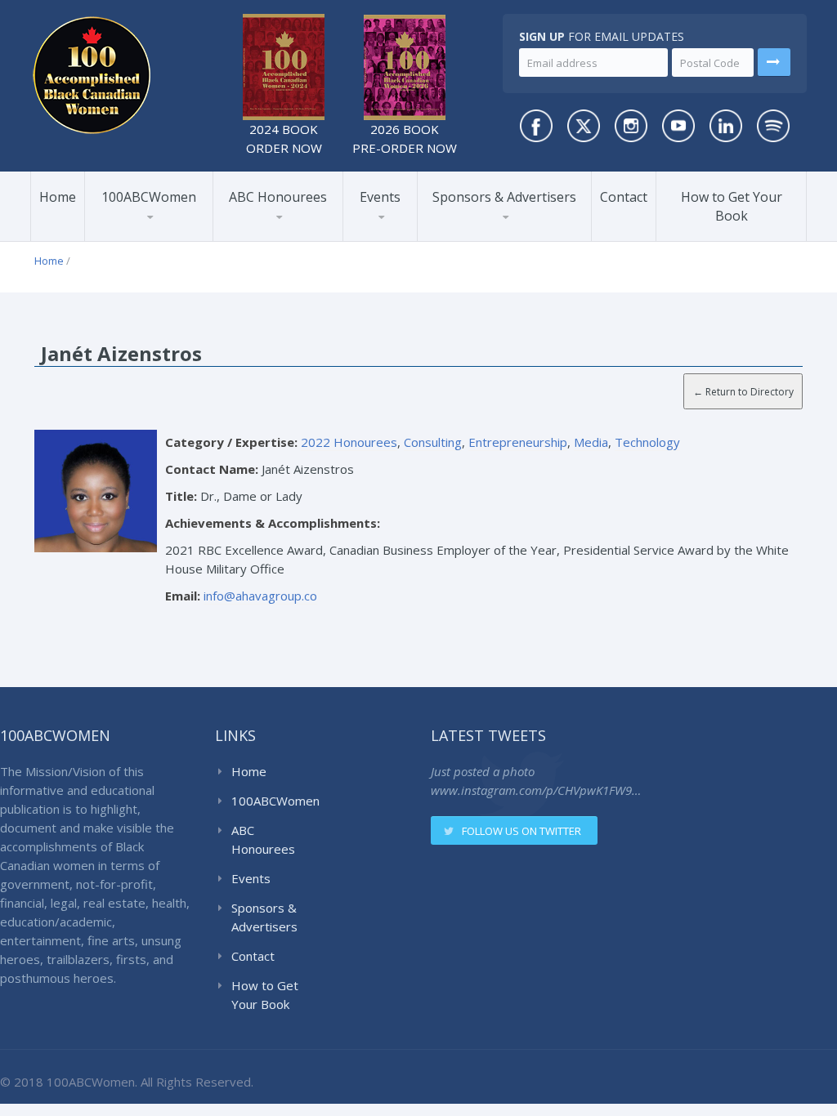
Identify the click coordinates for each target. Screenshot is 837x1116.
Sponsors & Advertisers (504, 197)
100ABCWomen (148, 197)
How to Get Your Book (731, 206)
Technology (647, 442)
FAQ (120, 235)
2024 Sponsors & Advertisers (486, 235)
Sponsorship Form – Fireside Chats (501, 230)
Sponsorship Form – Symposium (501, 228)
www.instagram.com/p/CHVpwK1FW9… (536, 790)
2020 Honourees (278, 233)
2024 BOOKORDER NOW (284, 138)
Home (57, 197)
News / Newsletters (157, 233)
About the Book (145, 240)
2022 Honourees (278, 235)
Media (591, 442)
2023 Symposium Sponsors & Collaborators (500, 232)
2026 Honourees (278, 240)
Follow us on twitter (521, 831)
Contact (623, 197)
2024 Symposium (403, 233)
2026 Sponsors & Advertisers (483, 240)
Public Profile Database (161, 230)
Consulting (433, 442)
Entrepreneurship (517, 442)
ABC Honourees (278, 197)
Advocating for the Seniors (208, 229)
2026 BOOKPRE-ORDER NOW (404, 138)
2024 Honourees (278, 237)
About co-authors (150, 237)
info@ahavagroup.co (260, 595)
